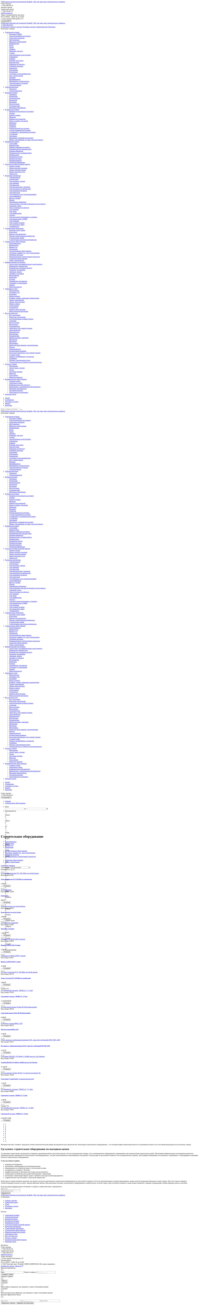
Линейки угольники (16, 274)
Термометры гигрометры (18, 281)
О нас (7, 1204)
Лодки (11, 370)
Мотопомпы (13, 343)
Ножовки (12, 125)
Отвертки (12, 126)
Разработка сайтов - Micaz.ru (11, 1266)
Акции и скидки (16, 27)
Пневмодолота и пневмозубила (20, 153)
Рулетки (12, 279)
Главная (8, 801)
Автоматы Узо (14, 292)
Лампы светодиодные (17, 302)
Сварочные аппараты (16, 38)
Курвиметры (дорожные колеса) (20, 268)
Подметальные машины (17, 351)
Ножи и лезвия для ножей (18, 121)
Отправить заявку (7, 1274)
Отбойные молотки (16, 66)
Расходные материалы (13, 175)
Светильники (14, 306)
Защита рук (13, 174)
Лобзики (12, 49)
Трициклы (13, 89)
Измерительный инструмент (15, 262)
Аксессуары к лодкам (17, 368)
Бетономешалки (15, 243)
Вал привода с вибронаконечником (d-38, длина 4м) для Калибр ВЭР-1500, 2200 (25, 1046)
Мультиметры (14, 275)
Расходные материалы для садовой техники (24, 353)
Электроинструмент (12, 32)
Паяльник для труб (16, 51)
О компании (5, 27)
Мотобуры (13, 341)
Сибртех (8, 926)
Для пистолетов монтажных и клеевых (23, 217)
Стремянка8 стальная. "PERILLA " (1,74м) (14, 996)
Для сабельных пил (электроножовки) (22, 194)
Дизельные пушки (15, 383)
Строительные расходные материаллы (23, 240)
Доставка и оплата (28, 27)
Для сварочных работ (16, 225)
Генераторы (13, 96)
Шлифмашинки (14, 79)
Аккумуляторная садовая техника (21, 319)
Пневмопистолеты (16, 157)
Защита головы (14, 166)
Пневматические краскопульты (20, 149)
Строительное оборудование (15, 241)
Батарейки (13, 294)
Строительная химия (16, 238)
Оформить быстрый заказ (25, 1303)
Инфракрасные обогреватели (19, 385)
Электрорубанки (15, 85)
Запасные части (10, 394)
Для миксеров (14, 185)
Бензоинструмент (11, 93)
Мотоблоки (13, 340)
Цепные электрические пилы (19, 360)
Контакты (51, 27)
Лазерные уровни (15, 272)
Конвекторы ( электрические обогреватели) (24, 387)
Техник (7, 938)
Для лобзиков (14, 183)
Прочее (11, 200)
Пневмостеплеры (15, 159)
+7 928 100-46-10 (7, 25)
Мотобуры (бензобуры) (17, 108)
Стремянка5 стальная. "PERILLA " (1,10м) (14, 1095)
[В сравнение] (4, 888)
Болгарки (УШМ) (15, 34)
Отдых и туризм (11, 364)
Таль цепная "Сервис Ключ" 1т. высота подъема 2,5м (17, 1079)
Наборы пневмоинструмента (19, 147)
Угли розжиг (13, 375)
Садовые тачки (14, 355)
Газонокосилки (14, 106)
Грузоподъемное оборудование (20, 251)
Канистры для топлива (17, 317)
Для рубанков (14, 221)
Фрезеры (12, 77)
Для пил (12, 215)
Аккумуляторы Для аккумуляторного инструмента (27, 204)
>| (5, 1141)
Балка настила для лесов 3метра (11, 912)
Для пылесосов (14, 192)
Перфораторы (14, 44)
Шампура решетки (16, 377)
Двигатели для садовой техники (20, 328)
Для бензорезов (14, 177)
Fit (6, 827)
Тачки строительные (16, 260)
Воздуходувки (14, 104)
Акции (7, 398)
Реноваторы (13, 72)
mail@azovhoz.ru (7, 13)
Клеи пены (13, 232)
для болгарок (14, 179)
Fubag (7, 832)
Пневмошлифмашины (17, 162)
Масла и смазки (14, 198)
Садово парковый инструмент (20, 130)
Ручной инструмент (12, 110)
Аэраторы (12, 321)
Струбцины (13, 134)
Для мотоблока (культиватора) (20, 189)
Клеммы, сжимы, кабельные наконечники (24, 298)
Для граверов (14, 209)
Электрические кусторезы (18, 83)
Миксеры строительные (17, 42)
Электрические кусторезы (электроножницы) (25, 362)
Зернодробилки (14, 330)
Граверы (12, 59)
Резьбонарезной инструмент (19, 128)
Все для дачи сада (11, 313)
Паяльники (13, 68)
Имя (2, 1272)
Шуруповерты (14, 40)
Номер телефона (30, 1272)
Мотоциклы (13, 366)
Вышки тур (13, 247)
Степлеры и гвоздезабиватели (20, 74)
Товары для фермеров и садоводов (21, 356)
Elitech (7, 821)
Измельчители (14, 332)
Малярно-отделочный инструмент (21, 111)
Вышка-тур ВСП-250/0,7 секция (11, 961)
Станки (12, 53)
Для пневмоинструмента (18, 191)
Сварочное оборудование (18, 258)
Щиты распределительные (18, 311)
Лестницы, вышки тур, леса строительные (24, 253)
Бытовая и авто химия (17, 230)
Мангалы (12, 373)
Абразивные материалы (17, 202)
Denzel (7, 815)
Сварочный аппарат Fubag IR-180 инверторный (15, 1013)
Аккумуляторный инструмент (20, 36)
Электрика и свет (11, 289)
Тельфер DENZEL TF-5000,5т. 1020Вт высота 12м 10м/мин (19, 1062)
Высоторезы (13, 324)
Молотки (12, 117)
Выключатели (14, 291)
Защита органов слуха (17, 172)
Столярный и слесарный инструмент (22, 132)
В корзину (7, 886)
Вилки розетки (14, 296)
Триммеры (13, 94)
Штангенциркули (15, 287)
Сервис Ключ (10, 920)
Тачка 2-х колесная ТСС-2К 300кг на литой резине (16, 879)
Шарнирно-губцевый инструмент (21, 138)
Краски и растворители (17, 234)
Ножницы (12, 123)
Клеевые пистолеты (16, 60)
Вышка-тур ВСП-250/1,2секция (10, 945)
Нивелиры (13, 277)
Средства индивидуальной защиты (17, 164)
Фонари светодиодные (17, 309)
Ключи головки (14, 115)
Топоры (12, 113)
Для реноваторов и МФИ (18, 219)
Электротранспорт (11, 87)
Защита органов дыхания (18, 168)
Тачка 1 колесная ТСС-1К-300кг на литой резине (16, 978)
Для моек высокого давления (19, 187)
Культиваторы (14, 336)
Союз (7, 932)
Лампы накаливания (16, 300)
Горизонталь (5, 896)
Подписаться (6, 1193)
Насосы (12, 347)
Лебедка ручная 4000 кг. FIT (10, 1029)
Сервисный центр (11, 1202)
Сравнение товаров (8, 865)
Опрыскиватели (15, 349)
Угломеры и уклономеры (18, 283)
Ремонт (7, 403)
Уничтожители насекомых (18, 392)
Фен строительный (16, 76)
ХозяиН (8, 944)
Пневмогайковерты (16, 151)
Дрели (11, 47)
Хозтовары (13, 136)
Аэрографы (13, 143)
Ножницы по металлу (17, 64)
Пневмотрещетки (15, 160)
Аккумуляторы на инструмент (20, 55)
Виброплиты (13, 245)
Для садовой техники (16, 223)
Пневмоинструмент (12, 142)
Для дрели (13, 211)
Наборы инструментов (17, 119)
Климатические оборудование (16, 379)
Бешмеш (8, 897)
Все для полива (14, 315)
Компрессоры (14, 145)
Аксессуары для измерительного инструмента (25, 264)
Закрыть (4, 1281)
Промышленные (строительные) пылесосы (24, 257)
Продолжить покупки (8, 1303)
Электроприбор (10, 950)
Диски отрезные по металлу (19, 208)
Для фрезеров (14, 226)
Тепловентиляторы (16, 390)
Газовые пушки (14, 381)
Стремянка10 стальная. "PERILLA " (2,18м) (14, 1114)
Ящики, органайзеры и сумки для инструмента (26, 140)
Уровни (12, 285)
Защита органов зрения (17, 170)
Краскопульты (14, 62)
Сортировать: (5, 867)
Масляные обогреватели (18, 389)
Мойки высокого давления (18, 338)
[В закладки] (2, 888)
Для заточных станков (17, 181)
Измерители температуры (18, 266)
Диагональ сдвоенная (7, 928)
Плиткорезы (13, 70)
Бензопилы (13, 100)
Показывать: (5, 869)
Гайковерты (13, 57)
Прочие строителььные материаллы (22, 236)
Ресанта (8, 915)
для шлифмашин (15, 196)
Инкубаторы (13, 334)
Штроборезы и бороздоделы (19, 81)
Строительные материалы (14, 228)
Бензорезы (13, 102)
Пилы (11, 45)
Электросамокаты (15, 91)
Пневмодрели (14, 155)
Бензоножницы (14, 98)
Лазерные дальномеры (17, 270)
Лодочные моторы (15, 372)
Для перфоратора (15, 213)
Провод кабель (14, 304)
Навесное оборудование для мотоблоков (23, 345)
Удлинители (13, 307)
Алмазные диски (15, 206)
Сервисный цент (42, 27)
